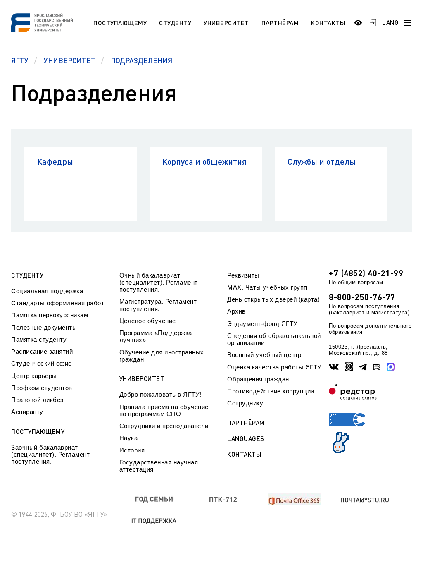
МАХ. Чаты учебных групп (267, 287)
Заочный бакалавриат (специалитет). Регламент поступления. (50, 454)
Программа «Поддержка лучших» (155, 336)
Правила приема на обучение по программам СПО (164, 410)
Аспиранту (27, 411)
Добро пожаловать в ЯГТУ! (160, 394)
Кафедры (55, 161)
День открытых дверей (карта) (273, 299)
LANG (390, 22)
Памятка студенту (39, 339)
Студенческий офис (41, 363)
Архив (236, 311)
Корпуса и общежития (204, 161)
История (132, 450)
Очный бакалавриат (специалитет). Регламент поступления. (158, 282)
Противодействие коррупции (270, 391)
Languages (245, 438)
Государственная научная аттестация (158, 466)
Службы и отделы (322, 161)
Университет (226, 22)
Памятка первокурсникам (49, 314)
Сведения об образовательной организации (274, 339)
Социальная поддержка (47, 290)
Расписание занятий (42, 351)
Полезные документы (44, 327)
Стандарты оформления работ (57, 302)
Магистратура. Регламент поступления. (158, 305)
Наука (128, 437)
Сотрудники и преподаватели (164, 425)
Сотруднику (245, 403)
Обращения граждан (258, 379)
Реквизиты (243, 275)
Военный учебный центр (264, 354)
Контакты (328, 22)
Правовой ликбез (37, 399)
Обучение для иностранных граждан (161, 356)
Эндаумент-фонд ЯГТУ (262, 323)
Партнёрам (280, 22)
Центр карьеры (34, 375)
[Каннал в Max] (391, 367)
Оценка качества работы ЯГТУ (274, 367)
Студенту (175, 22)
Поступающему (120, 22)
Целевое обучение (147, 320)
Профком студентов (41, 387)
